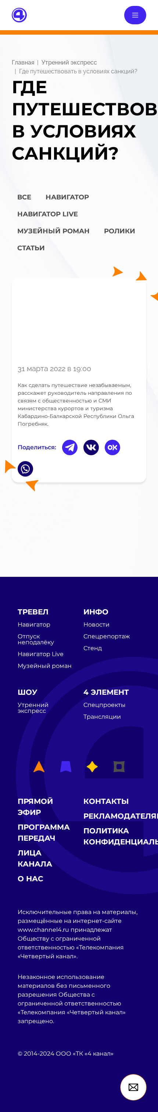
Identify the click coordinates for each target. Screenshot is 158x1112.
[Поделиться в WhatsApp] (25, 469)
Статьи (31, 248)
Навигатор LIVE (47, 214)
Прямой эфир (35, 807)
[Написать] (133, 1087)
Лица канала (35, 858)
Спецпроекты (104, 705)
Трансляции (102, 717)
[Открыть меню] (135, 15)
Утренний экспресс (69, 62)
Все (24, 197)
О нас (30, 878)
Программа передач (44, 833)
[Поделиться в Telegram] (70, 447)
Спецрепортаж (106, 636)
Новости (96, 625)
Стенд (92, 648)
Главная (23, 62)
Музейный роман (53, 231)
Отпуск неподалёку (36, 639)
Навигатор (67, 197)
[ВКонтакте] (91, 447)
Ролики (119, 231)
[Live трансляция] (34, 1095)
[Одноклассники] (112, 447)
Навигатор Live (41, 654)
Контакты (106, 801)
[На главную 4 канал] (19, 14)
